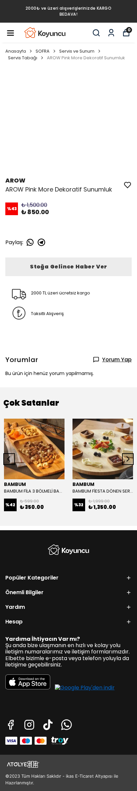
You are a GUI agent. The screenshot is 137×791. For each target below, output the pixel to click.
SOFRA (43, 51)
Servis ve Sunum (76, 51)
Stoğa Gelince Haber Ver (68, 266)
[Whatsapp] (66, 724)
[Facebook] (10, 724)
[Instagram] (29, 724)
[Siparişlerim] (111, 33)
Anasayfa (15, 51)
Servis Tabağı (22, 58)
